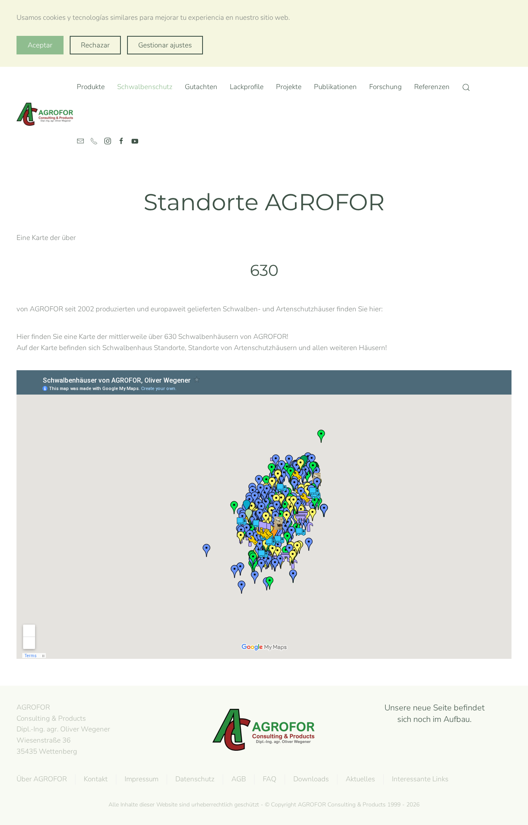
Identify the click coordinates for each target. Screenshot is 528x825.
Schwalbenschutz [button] (144, 87)
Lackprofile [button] (247, 87)
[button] (466, 87)
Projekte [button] (289, 87)
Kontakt (96, 779)
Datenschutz (194, 779)
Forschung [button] (385, 87)
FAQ (269, 779)
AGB (238, 779)
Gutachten (201, 87)
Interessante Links (420, 779)
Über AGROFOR (41, 779)
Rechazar (95, 45)
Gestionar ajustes (165, 45)
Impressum (141, 779)
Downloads (311, 779)
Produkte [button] (91, 87)
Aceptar (40, 45)
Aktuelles (360, 779)
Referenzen (432, 87)
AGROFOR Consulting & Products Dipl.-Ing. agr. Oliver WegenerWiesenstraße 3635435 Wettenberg (63, 729)
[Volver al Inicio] (46, 114)
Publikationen (335, 87)
